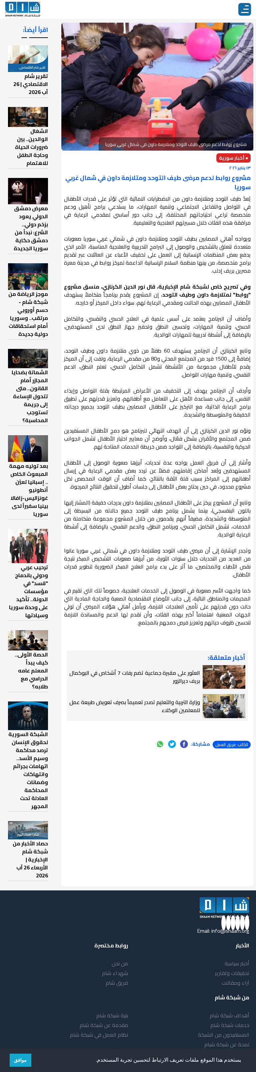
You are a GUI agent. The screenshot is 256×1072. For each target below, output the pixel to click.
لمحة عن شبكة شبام (226, 1044)
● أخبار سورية (233, 158)
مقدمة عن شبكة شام (104, 1025)
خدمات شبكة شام (229, 1025)
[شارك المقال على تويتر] (172, 744)
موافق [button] (20, 1060)
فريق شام (117, 983)
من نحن (120, 963)
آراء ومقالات (235, 983)
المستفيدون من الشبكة (223, 1035)
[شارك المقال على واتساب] (160, 744)
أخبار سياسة (237, 963)
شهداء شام (115, 973)
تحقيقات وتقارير (232, 973)
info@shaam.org (230, 931)
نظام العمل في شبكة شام (99, 1035)
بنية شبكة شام (112, 1015)
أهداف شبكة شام (229, 1015)
